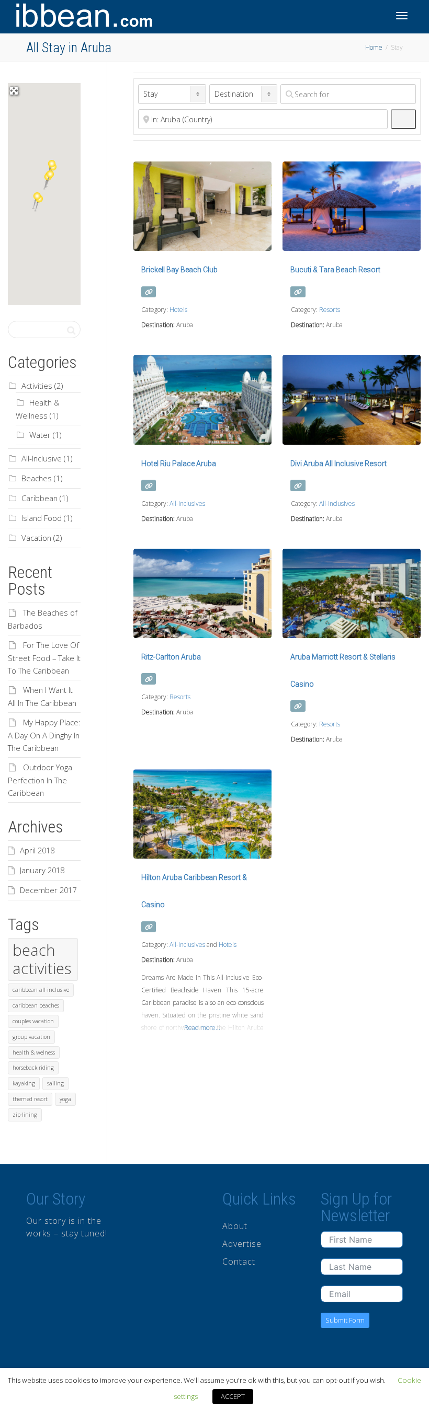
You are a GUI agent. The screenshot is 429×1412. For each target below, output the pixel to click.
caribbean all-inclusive (41, 989)
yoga (65, 1099)
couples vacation (33, 1021)
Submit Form (345, 1320)
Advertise (242, 1243)
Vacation (36, 538)
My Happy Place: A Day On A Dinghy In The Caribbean (44, 735)
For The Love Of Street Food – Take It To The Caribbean (44, 658)
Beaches (36, 478)
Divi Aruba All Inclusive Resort (338, 463)
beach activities (42, 959)
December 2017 (48, 890)
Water (40, 435)
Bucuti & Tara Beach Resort (335, 269)
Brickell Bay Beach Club (179, 269)
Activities (36, 385)
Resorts (329, 309)
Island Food (41, 518)
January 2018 (42, 870)
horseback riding (33, 1067)
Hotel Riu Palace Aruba (178, 463)
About (234, 1226)
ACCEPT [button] (233, 1396)
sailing (55, 1083)
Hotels (178, 309)
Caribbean (39, 498)
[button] (36, 200)
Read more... (202, 1027)
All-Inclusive (41, 458)
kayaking (24, 1083)
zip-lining (25, 1114)
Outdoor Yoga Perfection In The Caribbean (40, 780)
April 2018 (37, 850)
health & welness (34, 1052)
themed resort (30, 1099)
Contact (238, 1261)
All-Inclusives (187, 503)
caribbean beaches (36, 1005)
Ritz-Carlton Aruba (171, 657)
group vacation (31, 1036)
